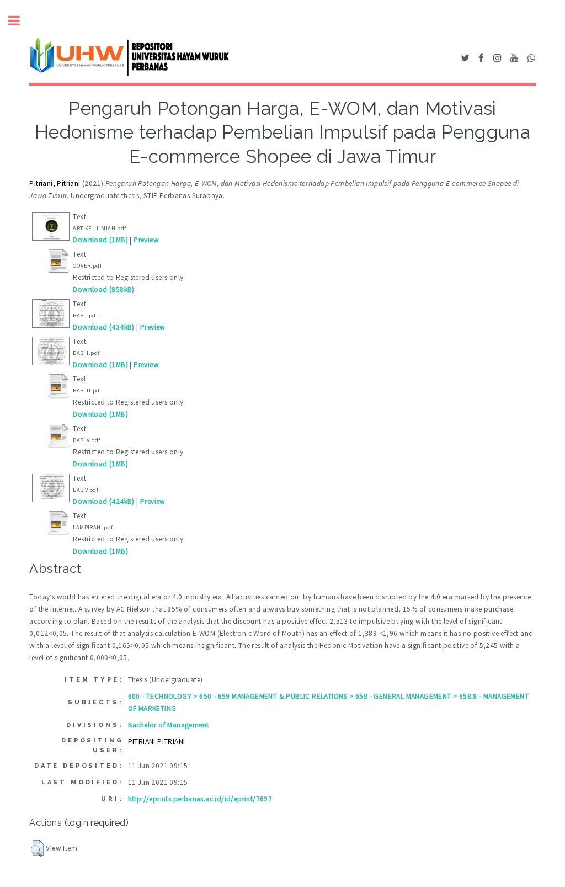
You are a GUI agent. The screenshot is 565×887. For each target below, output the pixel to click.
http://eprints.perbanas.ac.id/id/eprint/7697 (200, 799)
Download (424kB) (103, 501)
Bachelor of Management (168, 725)
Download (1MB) (100, 240)
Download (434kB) (103, 327)
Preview (146, 240)
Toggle (20, 20)
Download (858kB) (103, 289)
